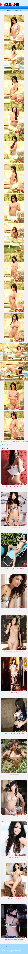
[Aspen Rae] (14, 673)
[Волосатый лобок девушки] (14, 591)
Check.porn (14, 946)
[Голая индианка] (14, 756)
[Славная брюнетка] (14, 838)
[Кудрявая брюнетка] (14, 508)
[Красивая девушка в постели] (14, 632)
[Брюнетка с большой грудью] (14, 550)
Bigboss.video (20, 1)
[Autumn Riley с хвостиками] (14, 921)
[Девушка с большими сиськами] (14, 715)
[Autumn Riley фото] (14, 797)
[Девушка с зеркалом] (14, 880)
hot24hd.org (9, 949)
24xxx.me (25, 1)
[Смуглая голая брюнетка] (14, 467)
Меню (14, 8)
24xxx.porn (8, 946)
